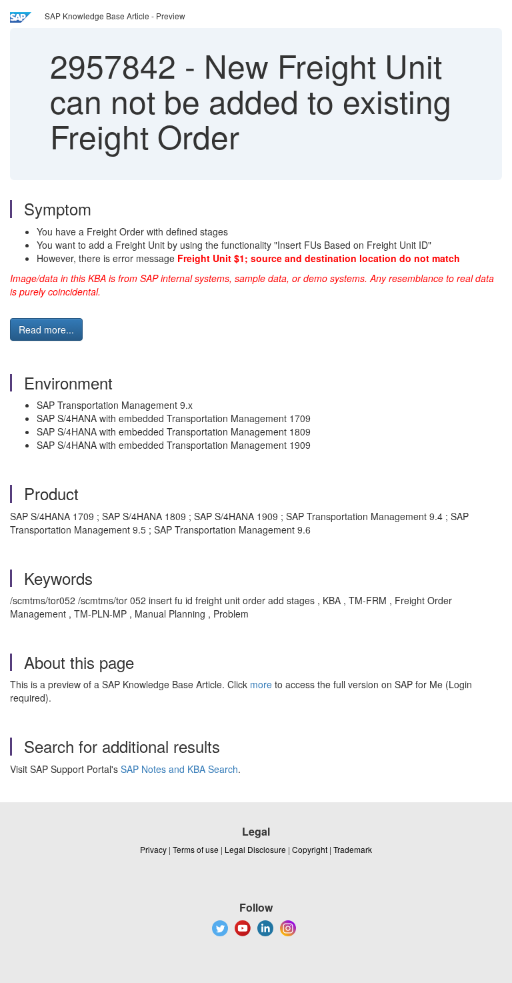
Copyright (309, 849)
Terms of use (196, 849)
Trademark (352, 849)
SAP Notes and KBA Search (179, 769)
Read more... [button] (46, 329)
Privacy (153, 849)
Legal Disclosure (255, 849)
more (261, 684)
